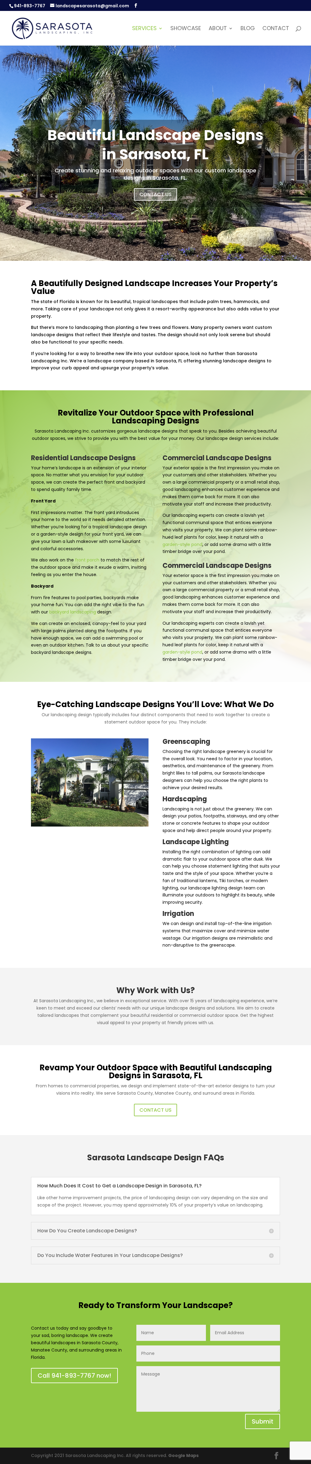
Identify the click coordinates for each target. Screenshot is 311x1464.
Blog (248, 29)
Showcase (185, 29)
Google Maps (183, 1455)
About (218, 29)
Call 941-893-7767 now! (74, 1375)
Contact (275, 29)
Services (144, 29)
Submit (262, 1421)
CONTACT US (155, 194)
